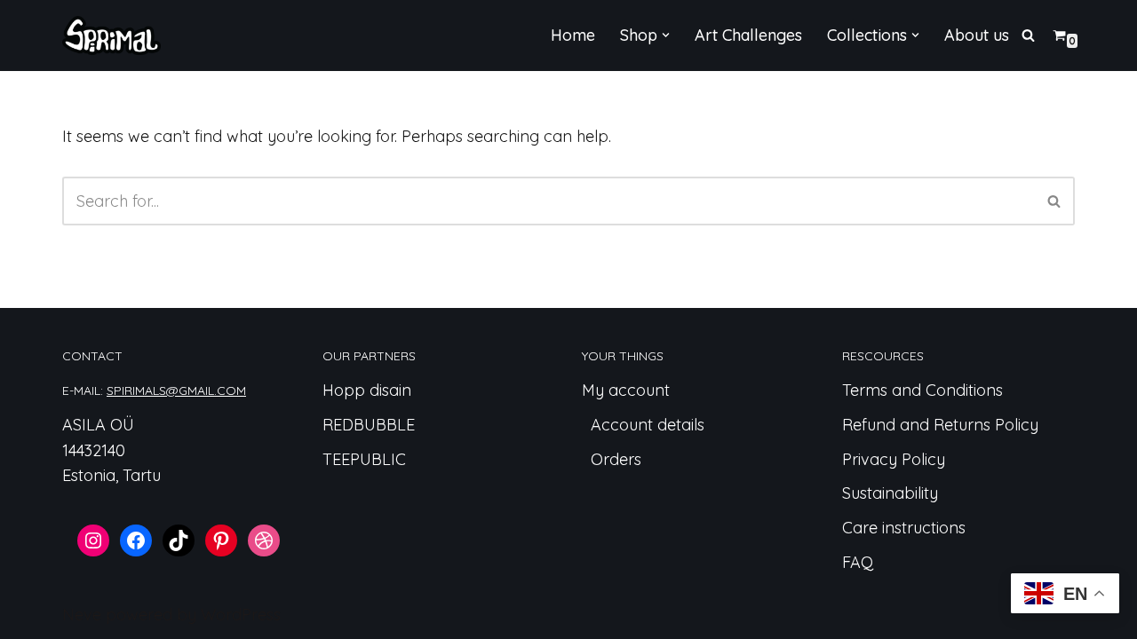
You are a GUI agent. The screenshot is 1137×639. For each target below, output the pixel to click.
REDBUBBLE (368, 424)
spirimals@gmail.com (176, 390)
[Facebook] (136, 540)
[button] (666, 35)
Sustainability (890, 493)
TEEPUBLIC (364, 459)
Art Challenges (748, 35)
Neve (81, 614)
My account (626, 390)
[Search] (1028, 35)
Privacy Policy (893, 459)
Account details (647, 424)
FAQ (857, 562)
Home (573, 35)
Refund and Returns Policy (940, 424)
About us (976, 35)
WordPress (241, 614)
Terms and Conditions (922, 390)
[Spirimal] (111, 35)
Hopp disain (366, 390)
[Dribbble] (264, 540)
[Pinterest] (221, 540)
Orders (616, 459)
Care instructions (904, 527)
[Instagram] (93, 540)
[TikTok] (179, 540)
